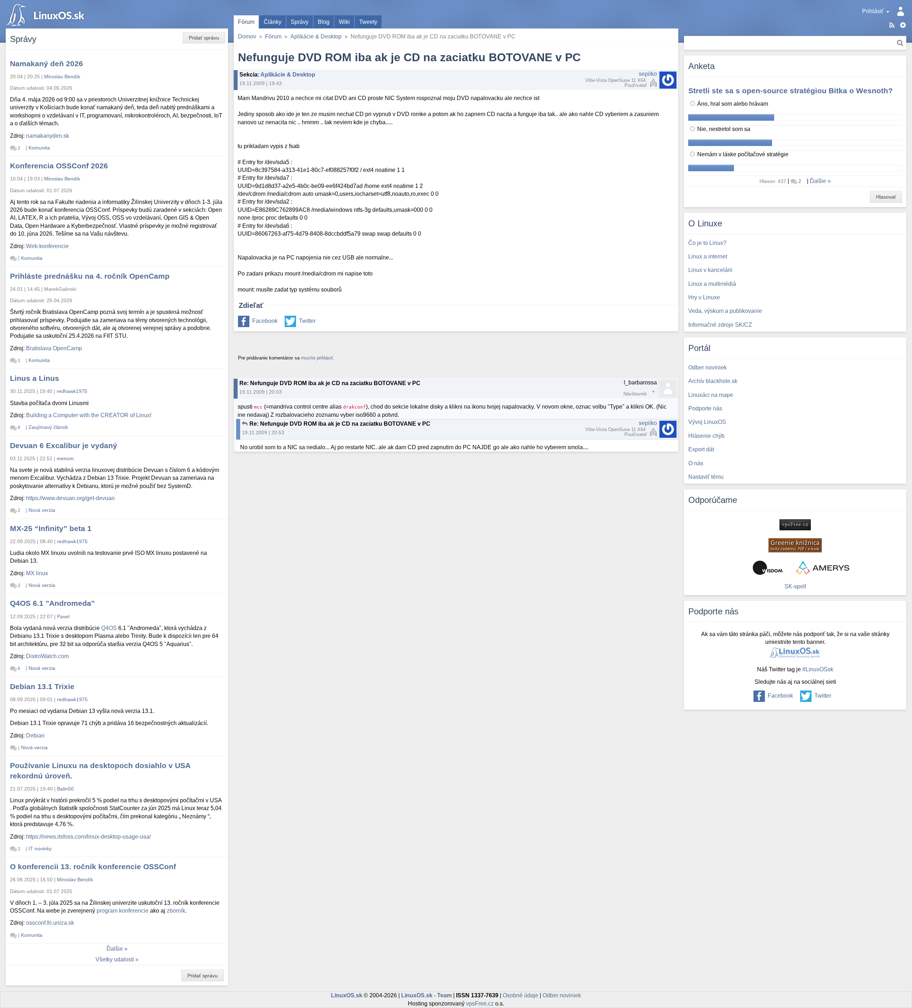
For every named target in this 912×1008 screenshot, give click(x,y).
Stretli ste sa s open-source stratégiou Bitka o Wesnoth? (790, 90)
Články (272, 22)
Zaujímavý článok (48, 427)
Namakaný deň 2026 (46, 63)
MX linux (37, 573)
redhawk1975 (72, 391)
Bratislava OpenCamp (54, 348)
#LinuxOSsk (817, 669)
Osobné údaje (520, 995)
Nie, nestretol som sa (723, 129)
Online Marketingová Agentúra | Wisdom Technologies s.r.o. (767, 568)
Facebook (265, 321)
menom (65, 458)
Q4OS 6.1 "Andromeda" (52, 603)
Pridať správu (204, 38)
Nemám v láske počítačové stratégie (742, 154)
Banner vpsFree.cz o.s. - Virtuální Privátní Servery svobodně (795, 524)
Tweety (368, 22)
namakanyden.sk (47, 136)
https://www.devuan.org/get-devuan (70, 498)
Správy (300, 22)
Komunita (39, 148)
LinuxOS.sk (46, 14)
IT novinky (40, 848)
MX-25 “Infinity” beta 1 (51, 528)
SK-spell (795, 586)
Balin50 (65, 789)
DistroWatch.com (47, 656)
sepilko (648, 74)
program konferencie (123, 911)
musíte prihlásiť (317, 358)
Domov (247, 36)
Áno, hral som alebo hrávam (732, 104)
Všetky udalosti (114, 959)
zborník (176, 911)
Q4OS (109, 628)
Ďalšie (115, 949)
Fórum (246, 22)
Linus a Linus (34, 378)
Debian (35, 736)
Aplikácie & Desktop (316, 36)
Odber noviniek (562, 995)
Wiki (344, 22)
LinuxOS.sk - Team (426, 995)
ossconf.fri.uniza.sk (50, 923)
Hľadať (900, 43)
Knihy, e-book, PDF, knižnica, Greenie (795, 545)
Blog (324, 22)
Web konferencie (47, 246)
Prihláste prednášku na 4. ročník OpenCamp (90, 276)
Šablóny (903, 25)
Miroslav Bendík (62, 76)
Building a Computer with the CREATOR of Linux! (88, 415)
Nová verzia (41, 510)
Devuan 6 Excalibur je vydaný (63, 445)
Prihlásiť (873, 11)
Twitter (307, 321)
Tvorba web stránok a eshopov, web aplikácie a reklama (822, 568)
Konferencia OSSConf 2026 (59, 166)
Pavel (63, 616)
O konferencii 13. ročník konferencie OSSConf (93, 866)
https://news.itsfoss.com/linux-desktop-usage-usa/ (88, 837)
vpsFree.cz (480, 1004)
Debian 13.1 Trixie (42, 686)
